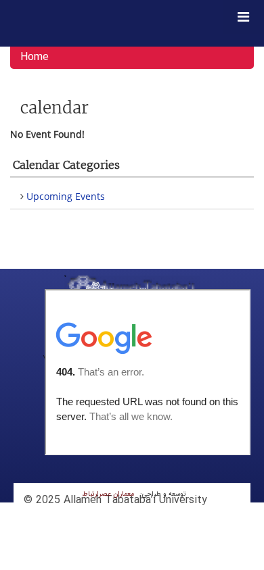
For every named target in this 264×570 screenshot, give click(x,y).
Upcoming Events (65, 196)
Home (34, 57)
